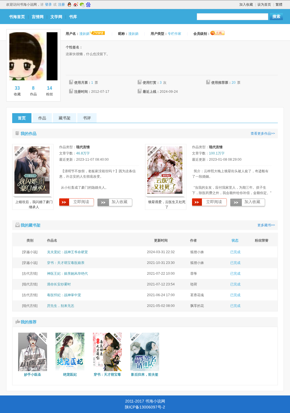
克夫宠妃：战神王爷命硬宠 (67, 252)
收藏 (17, 91)
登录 (48, 5)
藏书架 (65, 118)
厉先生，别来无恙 (60, 306)
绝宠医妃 (70, 375)
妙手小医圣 (32, 375)
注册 (61, 5)
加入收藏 (246, 5)
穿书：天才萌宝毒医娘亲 (65, 263)
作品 (33, 91)
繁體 (279, 5)
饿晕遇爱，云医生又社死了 (166, 204)
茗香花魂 (197, 295)
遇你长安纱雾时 (59, 284)
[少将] (217, 33)
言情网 (38, 16)
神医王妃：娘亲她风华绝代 (67, 274)
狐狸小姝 (197, 252)
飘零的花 (197, 306)
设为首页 (264, 5)
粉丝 (49, 91)
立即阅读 (81, 202)
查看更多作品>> (263, 133)
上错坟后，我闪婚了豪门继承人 (34, 204)
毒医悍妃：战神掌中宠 (64, 295)
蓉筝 (193, 274)
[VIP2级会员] (97, 33)
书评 (87, 118)
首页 (22, 118)
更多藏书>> (266, 225)
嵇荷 (193, 284)
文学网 (56, 16)
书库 (73, 16)
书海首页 (17, 16)
